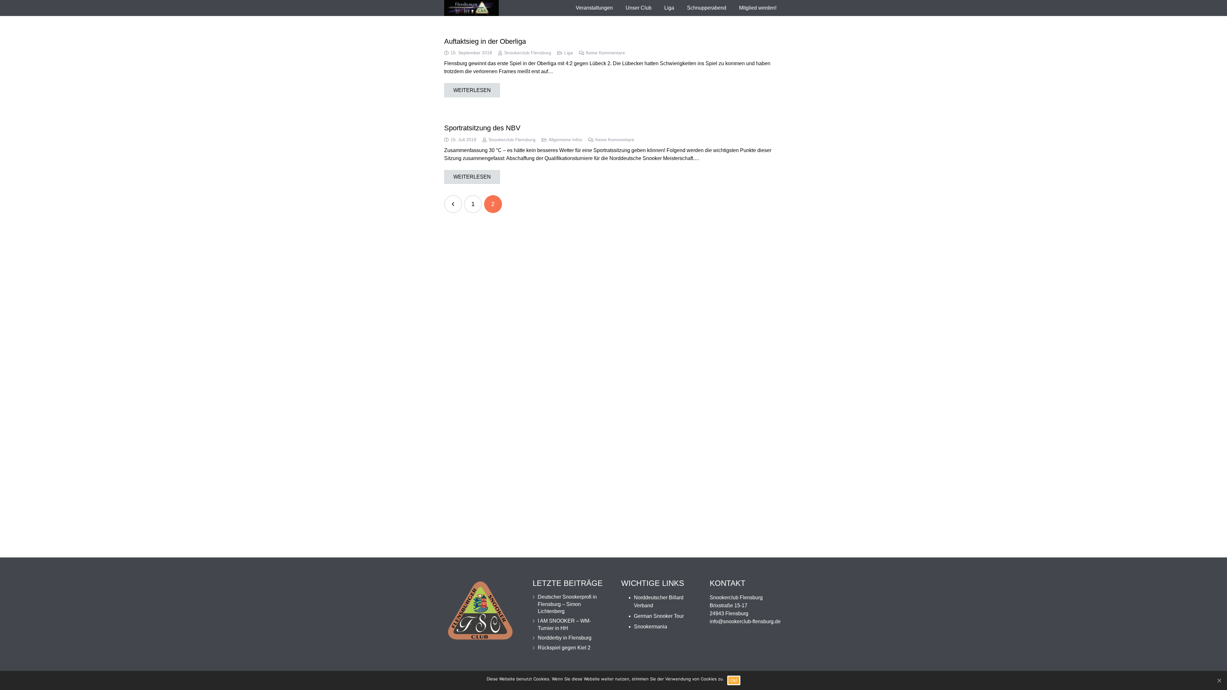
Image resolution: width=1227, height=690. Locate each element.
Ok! (733, 680)
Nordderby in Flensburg (564, 637)
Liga (568, 52)
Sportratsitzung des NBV (482, 128)
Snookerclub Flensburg (527, 52)
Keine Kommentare (605, 52)
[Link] (471, 8)
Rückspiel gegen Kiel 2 (564, 647)
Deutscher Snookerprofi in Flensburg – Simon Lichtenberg (567, 604)
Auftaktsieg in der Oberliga (485, 41)
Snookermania (650, 626)
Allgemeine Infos (565, 139)
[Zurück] (453, 204)
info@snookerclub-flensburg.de (745, 621)
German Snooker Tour (659, 616)
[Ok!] (1219, 680)
